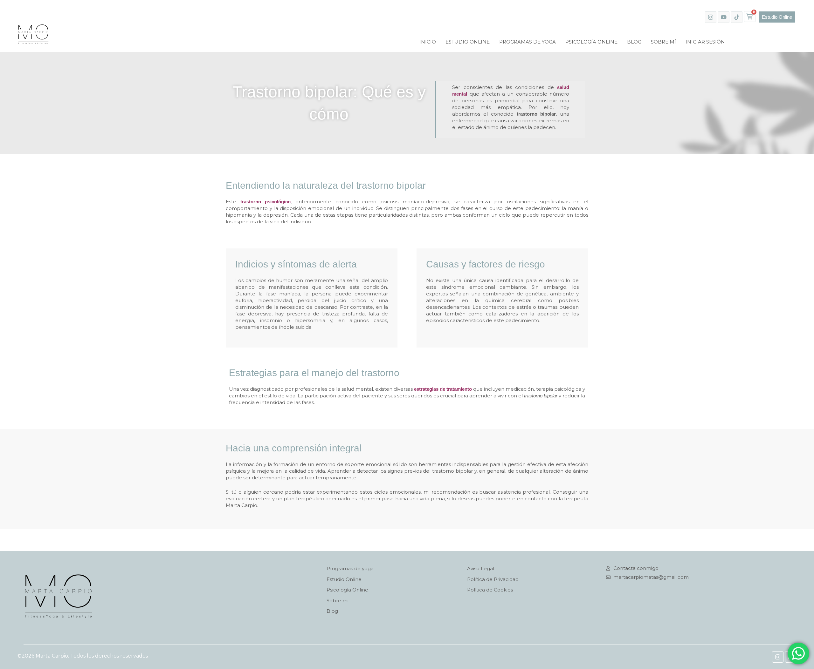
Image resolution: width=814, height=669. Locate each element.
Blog (634, 42)
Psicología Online (591, 42)
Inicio (427, 42)
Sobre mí (663, 42)
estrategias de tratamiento (443, 389)
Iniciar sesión (705, 42)
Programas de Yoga (527, 42)
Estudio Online (467, 42)
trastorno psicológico (265, 201)
